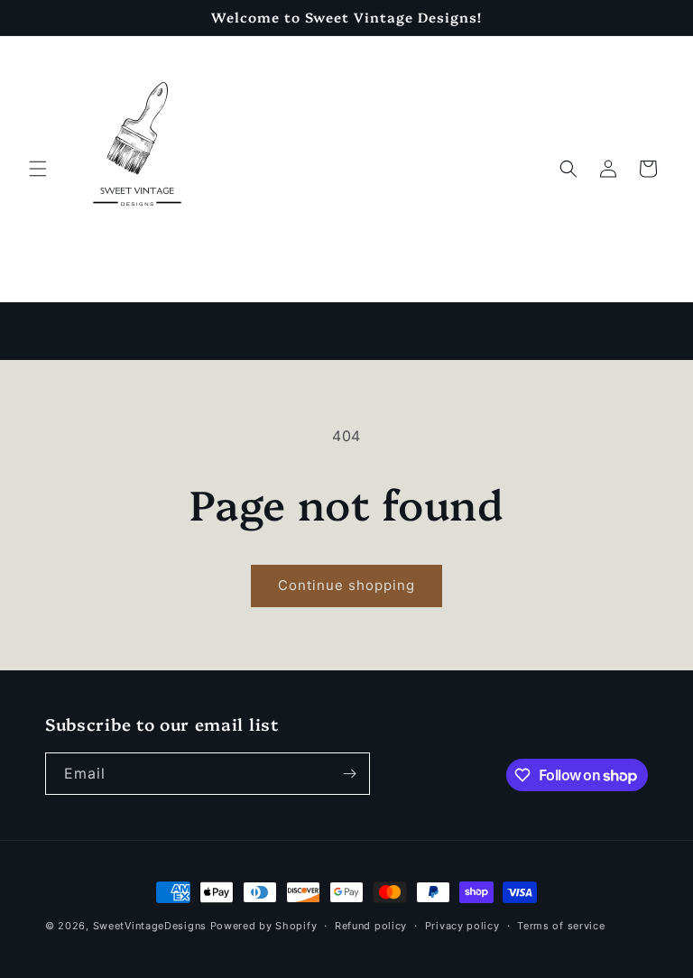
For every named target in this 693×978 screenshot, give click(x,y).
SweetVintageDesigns (150, 925)
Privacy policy (462, 925)
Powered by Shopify (264, 925)
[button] (38, 169)
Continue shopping (346, 585)
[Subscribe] (349, 773)
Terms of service (561, 925)
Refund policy (371, 925)
